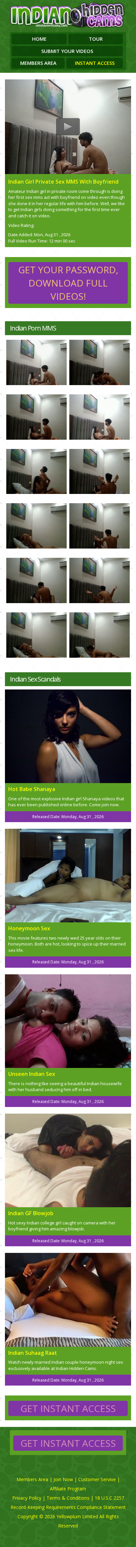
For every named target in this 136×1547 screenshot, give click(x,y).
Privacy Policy (26, 1498)
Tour (96, 38)
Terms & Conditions (68, 1498)
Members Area (38, 63)
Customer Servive (97, 1479)
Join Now (63, 1479)
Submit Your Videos (67, 51)
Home (39, 38)
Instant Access (95, 63)
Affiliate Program (68, 1488)
